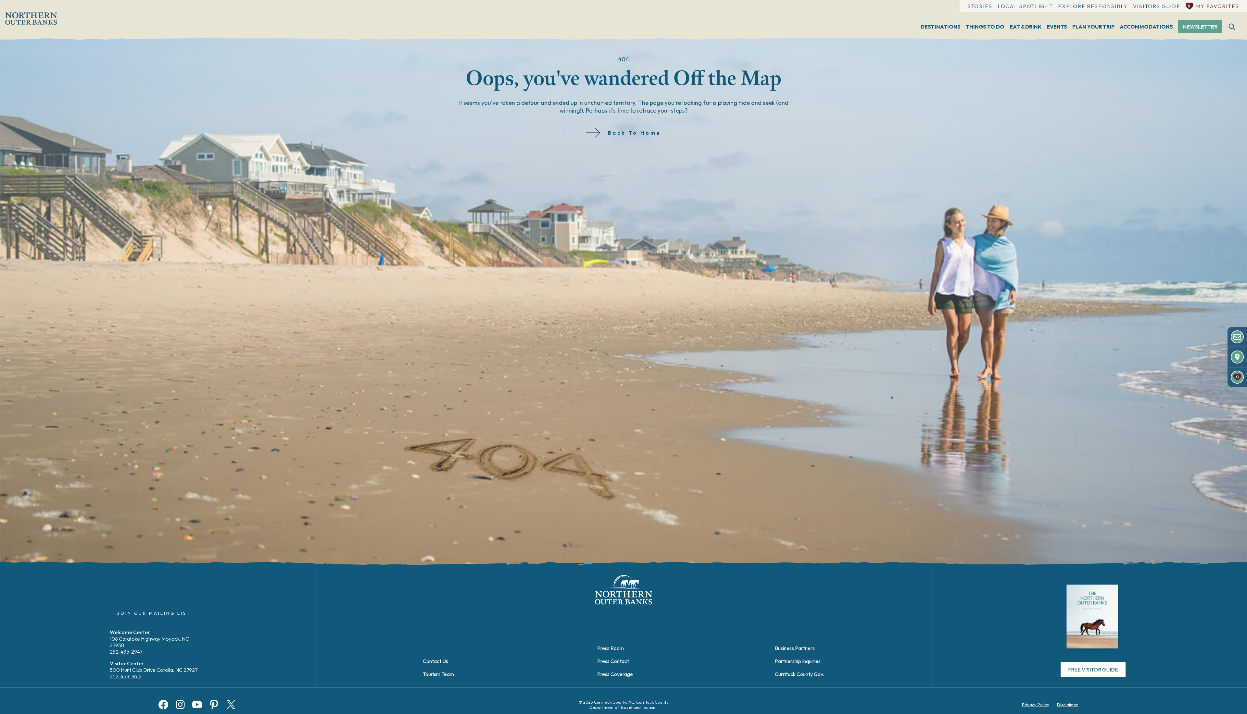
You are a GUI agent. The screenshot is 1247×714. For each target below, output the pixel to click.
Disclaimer (1067, 704)
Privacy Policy (1035, 704)
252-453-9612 (126, 676)
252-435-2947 (126, 651)
